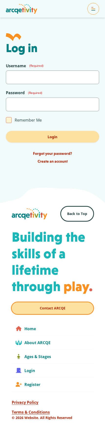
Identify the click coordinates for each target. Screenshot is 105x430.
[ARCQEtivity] (21, 9)
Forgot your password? (52, 153)
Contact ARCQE (52, 308)
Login (52, 137)
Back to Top (77, 213)
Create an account (53, 161)
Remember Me (28, 120)
